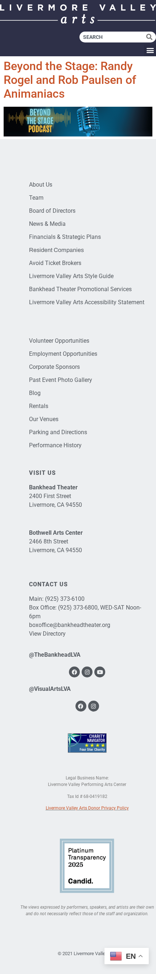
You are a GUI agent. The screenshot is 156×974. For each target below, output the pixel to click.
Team (36, 197)
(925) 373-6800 (78, 607)
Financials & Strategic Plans (65, 236)
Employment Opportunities (63, 353)
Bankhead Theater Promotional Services (80, 289)
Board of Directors (52, 210)
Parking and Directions (58, 432)
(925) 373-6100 (65, 598)
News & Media (47, 223)
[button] (150, 50)
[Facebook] (74, 672)
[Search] (151, 37)
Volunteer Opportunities (59, 340)
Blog (35, 393)
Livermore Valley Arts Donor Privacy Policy (87, 808)
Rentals (38, 406)
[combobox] (112, 37)
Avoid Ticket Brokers (55, 263)
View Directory (47, 633)
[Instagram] (87, 672)
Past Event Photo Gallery (60, 379)
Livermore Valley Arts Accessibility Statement (86, 302)
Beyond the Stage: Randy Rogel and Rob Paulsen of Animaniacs (70, 80)
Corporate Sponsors (54, 366)
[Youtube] (99, 672)
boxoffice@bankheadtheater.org (69, 625)
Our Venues (43, 419)
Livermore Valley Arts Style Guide (71, 276)
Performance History (55, 445)
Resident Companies (56, 250)
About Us (40, 184)
